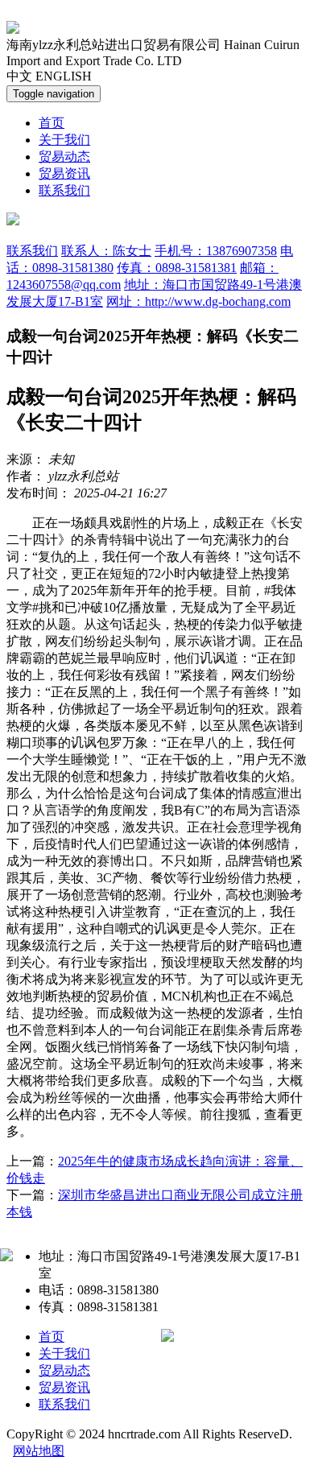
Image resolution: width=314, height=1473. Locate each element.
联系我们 (64, 190)
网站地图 (38, 1451)
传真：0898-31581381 (177, 267)
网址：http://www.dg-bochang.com (198, 301)
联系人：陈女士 (106, 251)
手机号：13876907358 (216, 251)
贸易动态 (64, 156)
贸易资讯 (64, 173)
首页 (51, 123)
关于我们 (64, 139)
